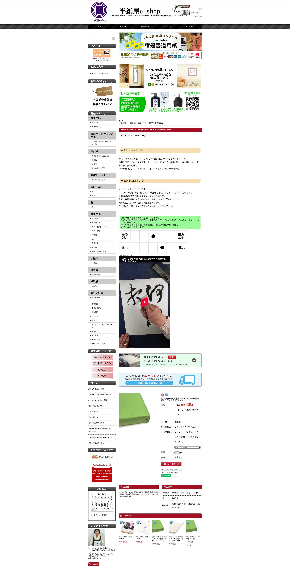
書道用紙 (95, 304)
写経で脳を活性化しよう (97, 423)
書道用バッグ (97, 222)
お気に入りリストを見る (100, 73)
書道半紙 (95, 122)
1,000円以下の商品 (99, 344)
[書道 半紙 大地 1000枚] (126, 533)
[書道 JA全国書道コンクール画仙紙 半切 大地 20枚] (176, 533)
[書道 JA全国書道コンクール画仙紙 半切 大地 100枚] (159, 533)
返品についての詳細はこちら (171, 473)
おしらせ (95, 335)
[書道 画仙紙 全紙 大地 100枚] (193, 533)
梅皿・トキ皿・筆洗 (99, 251)
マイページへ (197, 16)
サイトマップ (190, 27)
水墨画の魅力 (93, 411)
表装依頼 (95, 331)
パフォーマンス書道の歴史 (97, 400)
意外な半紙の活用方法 (96, 389)
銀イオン (95, 320)
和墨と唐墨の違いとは (96, 443)
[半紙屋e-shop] (99, 22)
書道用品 (95, 312)
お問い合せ (145, 27)
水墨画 (94, 263)
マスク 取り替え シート (196, 12)
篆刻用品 (95, 247)
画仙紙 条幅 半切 (138, 123)
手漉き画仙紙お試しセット (101, 156)
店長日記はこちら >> (95, 558)
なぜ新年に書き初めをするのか (99, 394)
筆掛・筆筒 (96, 231)
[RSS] (93, 564)
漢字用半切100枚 (156, 123)
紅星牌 (94, 164)
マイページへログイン (102, 60)
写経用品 (95, 235)
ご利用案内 (122, 27)
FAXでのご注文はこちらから (102, 58)
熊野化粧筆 (96, 297)
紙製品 (94, 286)
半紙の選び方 (93, 417)
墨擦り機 (95, 243)
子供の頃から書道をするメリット (100, 437)
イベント (95, 316)
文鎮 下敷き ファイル (100, 227)
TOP (99, 27)
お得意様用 (96, 340)
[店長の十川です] (96, 545)
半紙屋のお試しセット (100, 180)
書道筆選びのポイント (96, 406)
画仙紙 (124, 123)
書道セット (96, 218)
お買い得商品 (97, 308)
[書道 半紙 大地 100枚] (143, 533)
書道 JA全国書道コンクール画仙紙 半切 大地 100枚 (159, 539)
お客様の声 (168, 27)
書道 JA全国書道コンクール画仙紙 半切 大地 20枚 (176, 539)
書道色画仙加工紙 (98, 168)
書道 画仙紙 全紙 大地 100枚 (193, 538)
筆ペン (94, 195)
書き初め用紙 (97, 126)
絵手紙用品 (96, 274)
